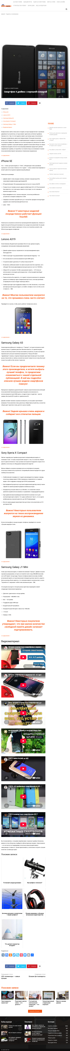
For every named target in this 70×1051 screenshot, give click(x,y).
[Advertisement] (35, 29)
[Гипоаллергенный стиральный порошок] (49, 995)
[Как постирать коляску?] (4, 1033)
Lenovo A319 (6, 115)
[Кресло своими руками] (62, 995)
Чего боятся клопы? (54, 195)
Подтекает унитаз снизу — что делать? (21, 1002)
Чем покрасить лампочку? (6, 1002)
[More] (40, 103)
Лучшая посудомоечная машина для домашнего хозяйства (38, 1040)
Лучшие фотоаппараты (37, 976)
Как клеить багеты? (54, 191)
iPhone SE (5, 112)
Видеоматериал (7, 127)
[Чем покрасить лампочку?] (7, 995)
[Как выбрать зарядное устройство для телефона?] (4, 1039)
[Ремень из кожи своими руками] (4, 1027)
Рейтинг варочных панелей (56, 174)
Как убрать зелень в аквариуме (57, 183)
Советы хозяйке (6, 998)
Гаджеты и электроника (12, 14)
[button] (66, 9)
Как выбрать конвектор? (55, 187)
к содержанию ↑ (5, 155)
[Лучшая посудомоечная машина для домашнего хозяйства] (28, 1040)
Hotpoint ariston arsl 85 (55, 153)
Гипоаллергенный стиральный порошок (48, 1002)
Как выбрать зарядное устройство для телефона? (15, 1039)
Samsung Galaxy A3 (8, 118)
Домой (3, 14)
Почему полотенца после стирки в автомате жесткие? (37, 1033)
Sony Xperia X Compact (9, 121)
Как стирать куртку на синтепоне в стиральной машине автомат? (38, 1027)
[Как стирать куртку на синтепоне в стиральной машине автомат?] (28, 1027)
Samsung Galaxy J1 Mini (9, 124)
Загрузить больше (34, 1011)
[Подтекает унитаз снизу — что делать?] (21, 995)
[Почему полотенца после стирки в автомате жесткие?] (28, 1033)
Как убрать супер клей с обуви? (57, 149)
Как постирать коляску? (15, 1032)
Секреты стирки (47, 998)
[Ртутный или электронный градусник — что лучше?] (35, 995)
